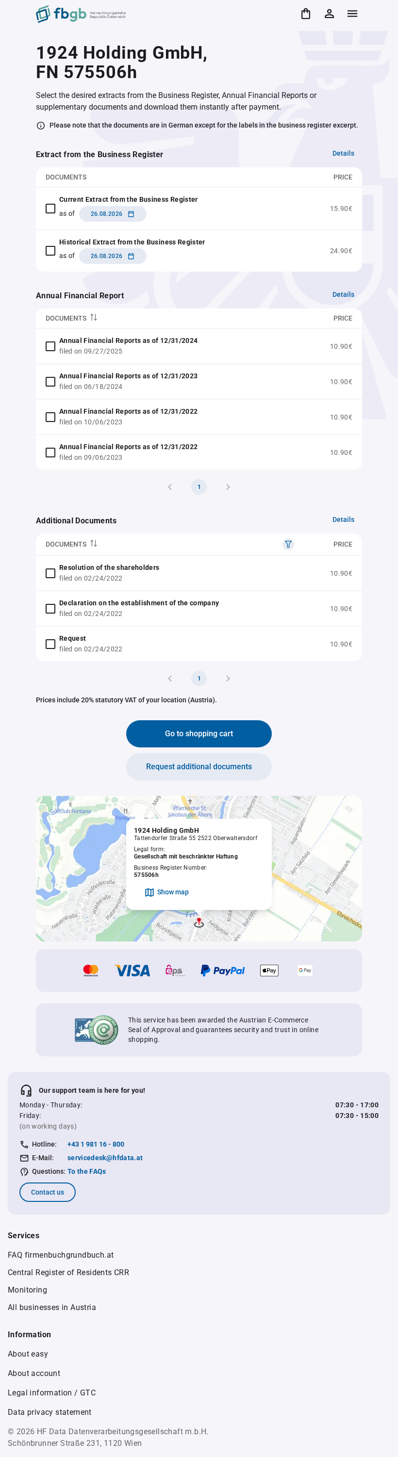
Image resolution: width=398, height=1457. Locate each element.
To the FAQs (86, 1171)
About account (34, 1373)
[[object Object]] (288, 544)
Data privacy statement (50, 1412)
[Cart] (305, 13)
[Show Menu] (352, 13)
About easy (28, 1354)
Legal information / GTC (52, 1392)
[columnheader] (167, 318)
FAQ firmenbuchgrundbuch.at (61, 1255)
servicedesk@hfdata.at (105, 1158)
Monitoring (27, 1290)
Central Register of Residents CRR (68, 1272)
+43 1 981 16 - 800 (95, 1144)
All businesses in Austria (52, 1307)
